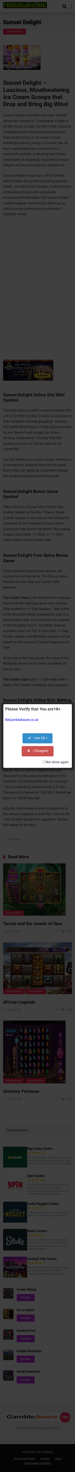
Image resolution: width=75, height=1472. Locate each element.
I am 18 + (40, 738)
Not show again (57, 762)
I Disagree (40, 751)
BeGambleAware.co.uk (21, 720)
